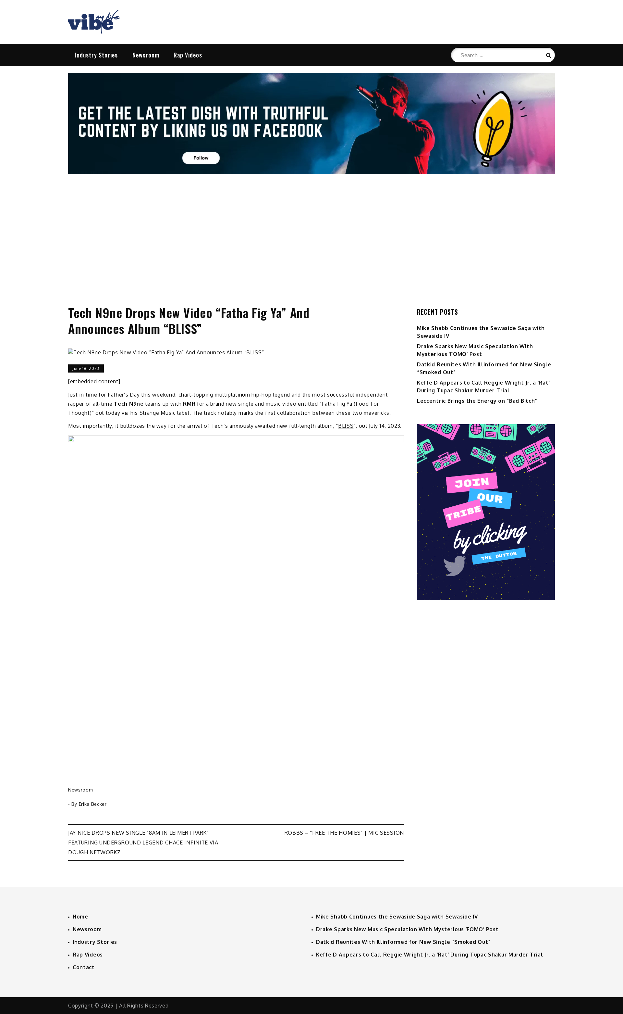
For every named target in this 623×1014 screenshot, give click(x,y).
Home (80, 916)
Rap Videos (188, 55)
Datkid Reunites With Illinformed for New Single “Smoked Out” (403, 942)
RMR (189, 403)
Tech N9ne (128, 403)
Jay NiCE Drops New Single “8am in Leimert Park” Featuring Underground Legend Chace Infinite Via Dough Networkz (143, 843)
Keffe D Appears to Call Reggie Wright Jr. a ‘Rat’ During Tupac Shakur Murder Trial (429, 954)
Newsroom (145, 55)
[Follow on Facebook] (311, 172)
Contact (84, 967)
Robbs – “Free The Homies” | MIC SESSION (344, 833)
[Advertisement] (311, 232)
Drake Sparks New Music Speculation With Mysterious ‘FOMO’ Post (407, 929)
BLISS (346, 426)
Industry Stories (96, 55)
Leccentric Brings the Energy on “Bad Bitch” (477, 401)
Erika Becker (93, 804)
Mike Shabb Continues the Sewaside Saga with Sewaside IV (397, 916)
